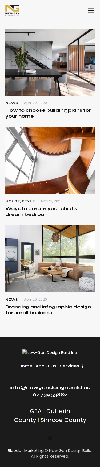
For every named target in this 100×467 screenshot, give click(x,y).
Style (28, 201)
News (11, 103)
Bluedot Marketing (26, 450)
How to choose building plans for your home (48, 113)
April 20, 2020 (35, 299)
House (12, 201)
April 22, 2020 (35, 102)
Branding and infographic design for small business (48, 310)
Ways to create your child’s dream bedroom (41, 211)
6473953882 (50, 394)
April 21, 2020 (51, 201)
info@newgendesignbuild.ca (50, 387)
